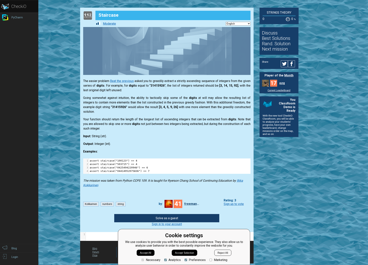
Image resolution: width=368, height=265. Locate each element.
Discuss (270, 33)
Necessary (153, 260)
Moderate (109, 23)
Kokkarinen (91, 204)
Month (288, 75)
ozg (282, 83)
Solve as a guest (167, 218)
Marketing (220, 260)
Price (94, 255)
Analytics (174, 260)
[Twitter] (284, 63)
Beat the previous (122, 81)
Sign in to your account (167, 224)
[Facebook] (292, 63)
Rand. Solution (276, 43)
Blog (94, 248)
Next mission (275, 49)
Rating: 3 (230, 200)
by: (161, 204)
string (120, 204)
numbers (107, 204)
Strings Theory (279, 12)
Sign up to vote (234, 204)
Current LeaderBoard (279, 90)
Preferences (197, 260)
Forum (95, 251)
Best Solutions (276, 38)
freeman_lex (192, 204)
